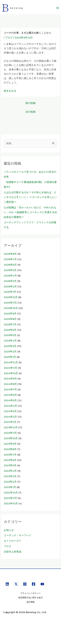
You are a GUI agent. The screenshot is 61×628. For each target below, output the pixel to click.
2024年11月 (10, 367)
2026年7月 (10, 259)
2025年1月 (10, 356)
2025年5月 (10, 335)
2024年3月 (10, 411)
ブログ (9, 37)
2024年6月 (10, 394)
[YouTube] (42, 584)
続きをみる (10, 90)
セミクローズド (12, 540)
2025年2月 (10, 351)
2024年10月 (11, 373)
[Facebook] (33, 584)
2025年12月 (11, 297)
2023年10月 (11, 438)
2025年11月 (10, 302)
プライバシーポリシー (30, 593)
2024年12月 (11, 362)
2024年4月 (10, 405)
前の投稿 (30, 103)
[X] (16, 584)
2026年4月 (10, 275)
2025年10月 (11, 308)
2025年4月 (10, 340)
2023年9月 (10, 443)
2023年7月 (10, 454)
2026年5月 (10, 270)
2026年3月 (10, 281)
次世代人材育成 (12, 551)
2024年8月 (10, 384)
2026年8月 (10, 253)
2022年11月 (10, 498)
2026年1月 (10, 291)
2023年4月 (10, 470)
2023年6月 (10, 460)
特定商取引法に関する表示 (30, 597)
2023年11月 (10, 432)
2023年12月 (11, 427)
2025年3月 (10, 346)
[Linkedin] (7, 584)
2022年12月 (11, 492)
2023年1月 (10, 487)
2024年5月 (10, 400)
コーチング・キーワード (17, 535)
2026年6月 (10, 264)
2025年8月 (10, 319)
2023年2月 (10, 481)
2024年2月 (10, 416)
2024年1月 (10, 421)
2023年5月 (10, 465)
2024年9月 (10, 378)
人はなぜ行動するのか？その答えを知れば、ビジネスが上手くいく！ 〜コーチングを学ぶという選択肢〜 (30, 197)
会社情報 (30, 602)
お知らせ (9, 530)
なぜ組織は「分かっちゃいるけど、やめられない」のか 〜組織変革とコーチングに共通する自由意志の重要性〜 (30, 212)
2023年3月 (10, 476)
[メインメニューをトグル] (57, 8)
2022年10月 (11, 503)
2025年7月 (10, 324)
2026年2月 (10, 286)
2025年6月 (10, 329)
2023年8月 (10, 449)
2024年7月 (10, 389)
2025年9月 (10, 313)
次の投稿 (30, 111)
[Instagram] (25, 584)
